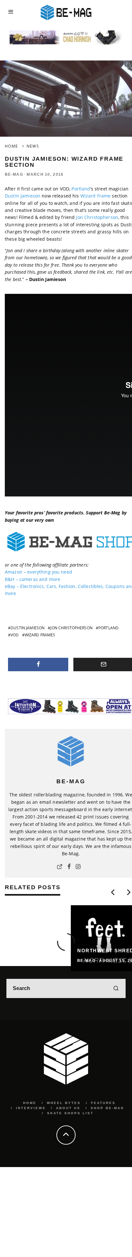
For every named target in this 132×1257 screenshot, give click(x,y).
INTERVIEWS (31, 1108)
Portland (80, 189)
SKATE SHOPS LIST (70, 1113)
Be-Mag (14, 174)
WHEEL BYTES (64, 1103)
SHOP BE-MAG (107, 1108)
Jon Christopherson (97, 217)
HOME (30, 1103)
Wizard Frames (40, 635)
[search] (116, 988)
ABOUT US (68, 1108)
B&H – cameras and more (32, 579)
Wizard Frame (95, 196)
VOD (15, 635)
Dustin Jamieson (22, 196)
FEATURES (103, 1103)
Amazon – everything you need (38, 572)
